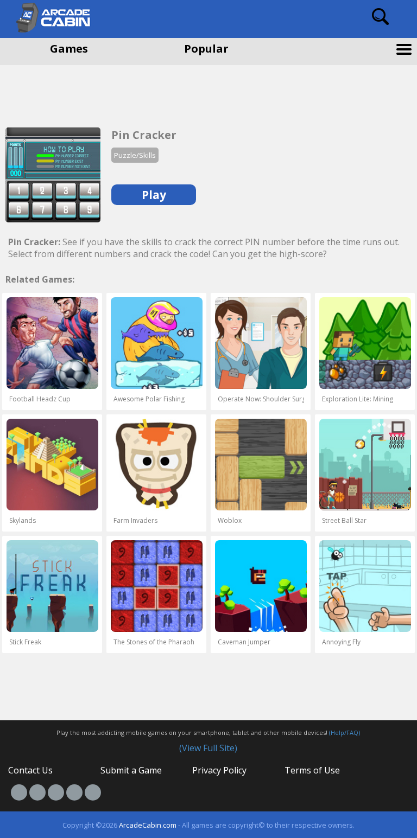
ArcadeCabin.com (147, 825)
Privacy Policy (219, 770)
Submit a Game (131, 770)
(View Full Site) (208, 748)
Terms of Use (312, 770)
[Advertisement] (87, 92)
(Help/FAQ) (344, 732)
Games (69, 48)
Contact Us (30, 770)
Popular (206, 48)
